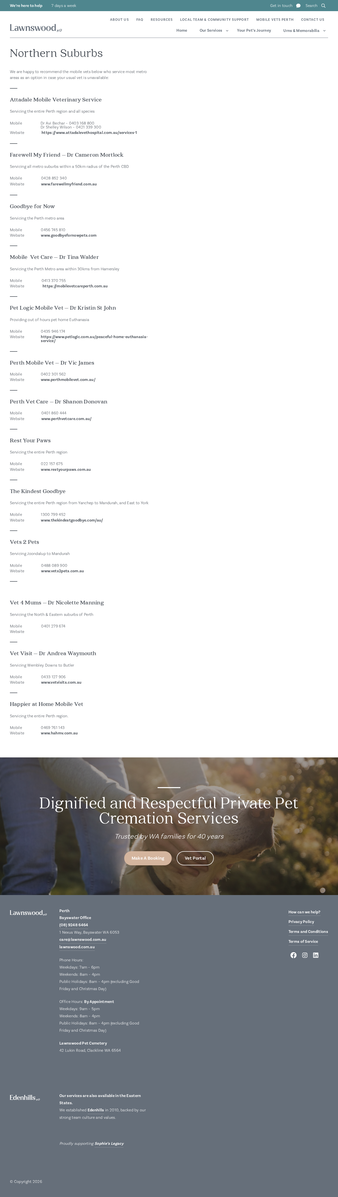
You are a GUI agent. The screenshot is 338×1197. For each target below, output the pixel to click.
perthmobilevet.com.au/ (73, 379)
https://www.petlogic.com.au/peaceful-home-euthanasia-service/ (94, 338)
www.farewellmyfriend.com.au (69, 184)
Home (181, 30)
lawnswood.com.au (77, 947)
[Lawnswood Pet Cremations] (36, 29)
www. (46, 379)
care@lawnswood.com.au (82, 939)
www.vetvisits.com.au (61, 682)
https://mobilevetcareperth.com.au (75, 286)
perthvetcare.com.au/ (72, 418)
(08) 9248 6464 (73, 925)
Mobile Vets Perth (275, 20)
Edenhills (96, 1110)
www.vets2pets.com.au (62, 571)
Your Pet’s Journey (254, 30)
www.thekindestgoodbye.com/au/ (72, 520)
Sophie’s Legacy (109, 1143)
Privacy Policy (301, 921)
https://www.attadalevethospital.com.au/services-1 (89, 132)
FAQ (139, 20)
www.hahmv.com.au (59, 733)
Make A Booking (148, 858)
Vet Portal (195, 858)
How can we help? (305, 912)
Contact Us (312, 20)
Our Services (211, 30)
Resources (162, 20)
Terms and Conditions (308, 931)
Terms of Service (303, 941)
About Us (119, 20)
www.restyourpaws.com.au (66, 469)
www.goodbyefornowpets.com (69, 235)
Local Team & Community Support (214, 20)
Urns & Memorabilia (301, 30)
